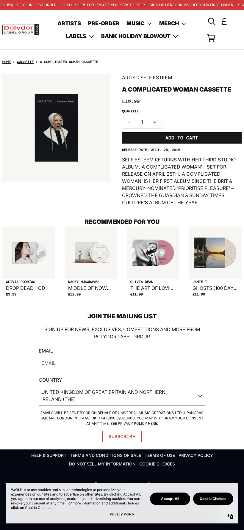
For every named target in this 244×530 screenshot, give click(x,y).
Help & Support (48, 455)
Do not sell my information (102, 463)
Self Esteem (156, 78)
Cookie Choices (157, 463)
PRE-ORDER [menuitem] (103, 23)
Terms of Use (160, 455)
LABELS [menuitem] (76, 36)
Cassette (25, 61)
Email (46, 351)
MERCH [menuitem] (169, 23)
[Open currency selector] (224, 21)
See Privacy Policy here (133, 423)
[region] (122, 5)
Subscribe (122, 436)
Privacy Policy (196, 455)
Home (6, 61)
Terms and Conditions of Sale (105, 455)
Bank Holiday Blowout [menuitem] (136, 36)
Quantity (130, 111)
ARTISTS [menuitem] (69, 23)
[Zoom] (56, 128)
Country (50, 380)
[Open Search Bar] (211, 21)
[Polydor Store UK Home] (20, 29)
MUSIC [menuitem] (135, 23)
